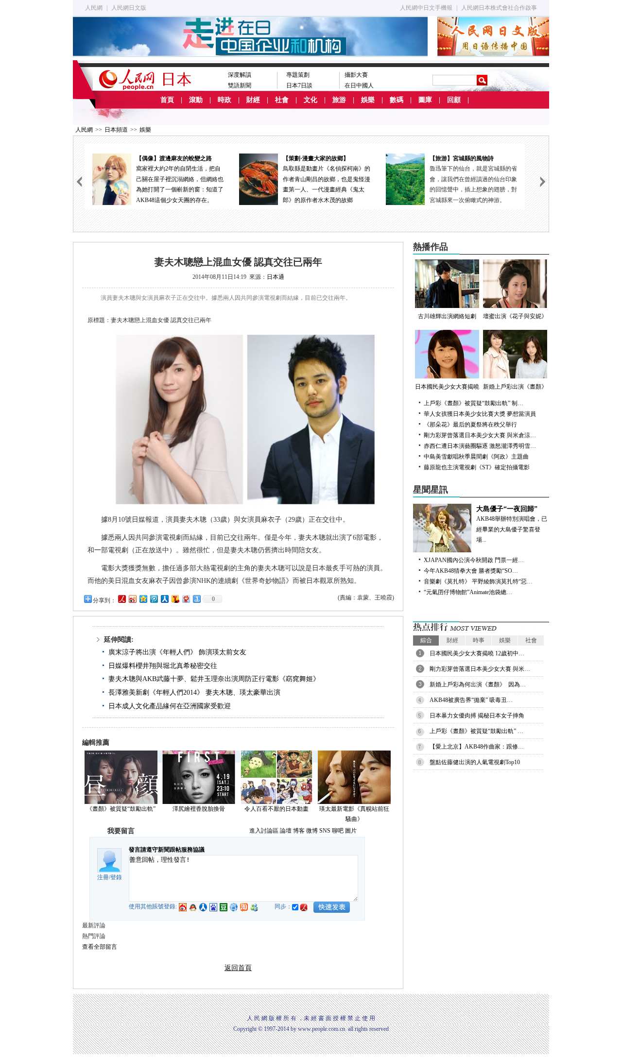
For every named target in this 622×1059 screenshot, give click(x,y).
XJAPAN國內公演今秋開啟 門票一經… (474, 560)
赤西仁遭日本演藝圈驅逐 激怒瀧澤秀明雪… (480, 446)
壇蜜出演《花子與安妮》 (515, 316)
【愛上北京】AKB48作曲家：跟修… (477, 746)
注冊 (103, 877)
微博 (312, 830)
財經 (253, 99)
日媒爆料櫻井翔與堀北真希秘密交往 (162, 665)
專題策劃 (298, 74)
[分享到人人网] (164, 599)
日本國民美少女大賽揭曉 (447, 386)
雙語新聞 (239, 85)
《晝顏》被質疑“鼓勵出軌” (121, 808)
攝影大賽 (356, 74)
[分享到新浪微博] (132, 599)
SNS (324, 830)
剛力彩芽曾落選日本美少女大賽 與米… (480, 669)
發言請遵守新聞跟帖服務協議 (167, 849)
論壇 (286, 830)
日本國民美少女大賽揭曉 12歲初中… (477, 653)
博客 (299, 830)
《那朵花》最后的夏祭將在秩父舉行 (470, 424)
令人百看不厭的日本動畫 (276, 808)
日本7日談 (299, 85)
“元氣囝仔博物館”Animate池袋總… (468, 592)
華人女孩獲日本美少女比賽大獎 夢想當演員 (480, 413)
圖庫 (425, 99)
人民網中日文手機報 (426, 7)
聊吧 (338, 830)
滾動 (196, 99)
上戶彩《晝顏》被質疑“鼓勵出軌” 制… (473, 403)
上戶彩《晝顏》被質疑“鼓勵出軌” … (476, 731)
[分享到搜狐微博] (175, 599)
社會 (282, 99)
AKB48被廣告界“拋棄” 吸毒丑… (471, 700)
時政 (224, 99)
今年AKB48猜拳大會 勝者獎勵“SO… (471, 570)
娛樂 (368, 99)
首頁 (167, 99)
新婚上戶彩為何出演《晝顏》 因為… (478, 684)
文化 (310, 99)
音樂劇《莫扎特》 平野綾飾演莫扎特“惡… (478, 581)
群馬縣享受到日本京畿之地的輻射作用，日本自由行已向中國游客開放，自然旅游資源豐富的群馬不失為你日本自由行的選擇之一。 (485, 179)
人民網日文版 (128, 7)
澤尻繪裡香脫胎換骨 (199, 808)
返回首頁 (238, 968)
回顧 (454, 99)
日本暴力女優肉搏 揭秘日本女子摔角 (477, 715)
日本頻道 (116, 129)
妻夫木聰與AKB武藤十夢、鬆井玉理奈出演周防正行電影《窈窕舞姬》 (214, 679)
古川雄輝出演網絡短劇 (447, 316)
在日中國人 (359, 85)
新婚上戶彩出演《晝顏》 (515, 386)
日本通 (275, 276)
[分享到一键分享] (196, 599)
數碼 (396, 99)
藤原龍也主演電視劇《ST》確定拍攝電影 (477, 467)
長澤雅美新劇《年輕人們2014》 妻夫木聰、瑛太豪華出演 (194, 692)
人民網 (94, 7)
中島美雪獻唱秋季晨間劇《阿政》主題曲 (476, 456)
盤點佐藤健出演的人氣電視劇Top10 (475, 762)
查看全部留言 (99, 946)
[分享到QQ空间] (143, 599)
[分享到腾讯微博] (153, 599)
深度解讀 (239, 74)
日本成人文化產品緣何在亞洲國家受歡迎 (169, 706)
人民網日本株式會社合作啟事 (499, 7)
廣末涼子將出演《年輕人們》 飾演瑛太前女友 (177, 652)
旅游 (339, 99)
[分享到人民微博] (121, 599)
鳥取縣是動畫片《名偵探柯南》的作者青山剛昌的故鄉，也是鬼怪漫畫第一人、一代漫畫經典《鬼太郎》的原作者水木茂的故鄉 (192, 179)
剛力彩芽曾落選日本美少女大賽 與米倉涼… (480, 435)
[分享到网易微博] (185, 599)
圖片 (351, 830)
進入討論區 (263, 830)
